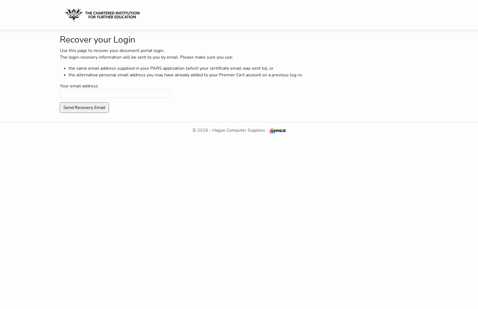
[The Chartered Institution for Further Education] (104, 15)
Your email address (79, 86)
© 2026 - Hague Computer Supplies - (231, 130)
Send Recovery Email (84, 108)
